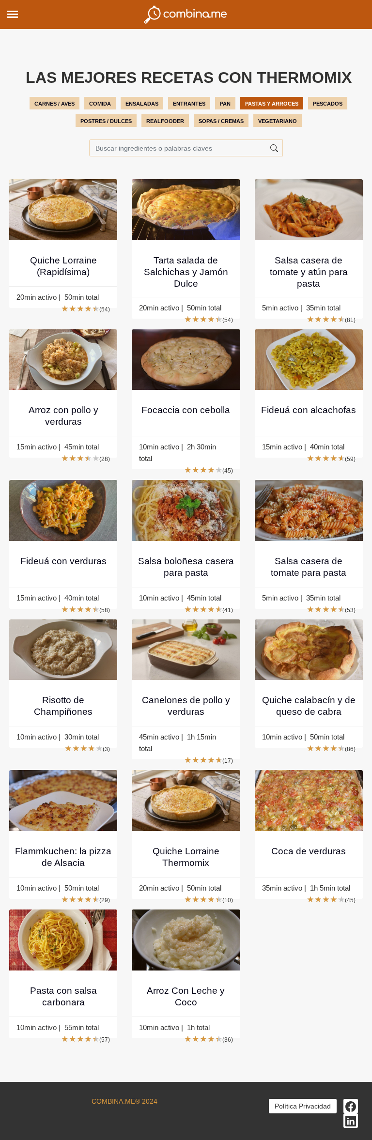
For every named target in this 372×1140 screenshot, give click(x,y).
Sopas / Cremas (221, 121)
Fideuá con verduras (63, 561)
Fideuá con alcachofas (308, 410)
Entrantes (189, 104)
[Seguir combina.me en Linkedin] (350, 1120)
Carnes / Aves (54, 104)
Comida (100, 104)
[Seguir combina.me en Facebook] (350, 1106)
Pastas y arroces (271, 104)
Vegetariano (277, 121)
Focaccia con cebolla (185, 410)
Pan (225, 104)
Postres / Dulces (106, 121)
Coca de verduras (308, 851)
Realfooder (165, 121)
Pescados (327, 104)
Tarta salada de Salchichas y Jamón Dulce (186, 272)
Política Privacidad (303, 1106)
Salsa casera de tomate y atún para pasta (309, 272)
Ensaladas (141, 104)
